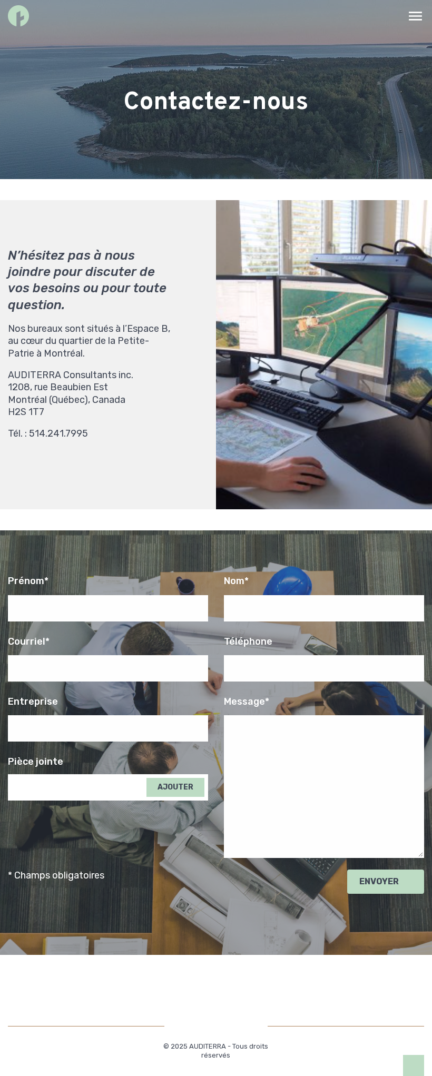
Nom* (236, 581)
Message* (246, 701)
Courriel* (29, 641)
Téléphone (248, 641)
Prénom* (28, 581)
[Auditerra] (18, 15)
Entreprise (33, 701)
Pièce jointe (35, 761)
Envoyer (379, 881)
